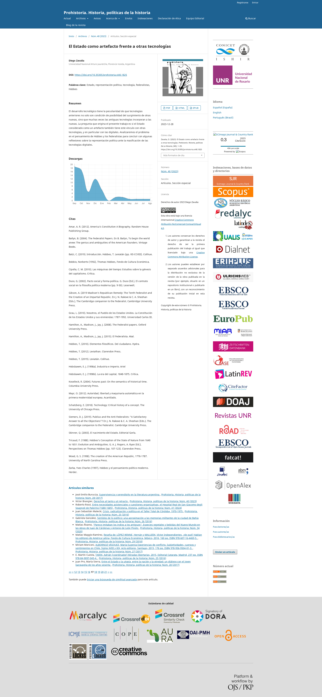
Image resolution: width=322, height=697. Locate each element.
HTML (181, 107)
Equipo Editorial (195, 18)
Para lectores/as (221, 526)
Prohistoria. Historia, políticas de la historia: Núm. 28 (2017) (145, 564)
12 (75, 572)
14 (82, 572)
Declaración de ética (169, 18)
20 (102, 572)
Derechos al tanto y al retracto (111, 501)
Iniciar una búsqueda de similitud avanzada (112, 579)
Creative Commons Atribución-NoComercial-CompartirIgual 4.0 (181, 224)
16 (89, 572)
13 (78, 572)
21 (105, 572)
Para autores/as (221, 531)
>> (111, 572)
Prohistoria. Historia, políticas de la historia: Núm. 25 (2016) (132, 558)
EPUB (195, 107)
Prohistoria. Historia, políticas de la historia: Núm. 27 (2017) (109, 551)
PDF (168, 107)
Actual (67, 18)
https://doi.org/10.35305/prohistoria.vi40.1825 (101, 74)
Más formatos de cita (173, 155)
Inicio (71, 36)
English (217, 112)
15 (85, 572)
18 (95, 572)
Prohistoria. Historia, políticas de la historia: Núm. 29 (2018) (109, 541)
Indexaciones (145, 18)
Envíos (128, 18)
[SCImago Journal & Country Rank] (233, 134)
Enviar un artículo (225, 551)
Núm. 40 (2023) (98, 36)
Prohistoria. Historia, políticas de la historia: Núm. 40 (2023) (163, 501)
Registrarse (242, 2)
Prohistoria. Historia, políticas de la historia (107, 12)
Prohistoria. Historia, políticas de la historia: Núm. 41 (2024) (148, 508)
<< (70, 572)
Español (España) (222, 107)
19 (99, 572)
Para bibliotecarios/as (224, 536)
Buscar (252, 18)
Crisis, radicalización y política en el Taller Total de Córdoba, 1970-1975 (143, 511)
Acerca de (112, 18)
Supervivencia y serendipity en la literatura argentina (129, 494)
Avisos (97, 18)
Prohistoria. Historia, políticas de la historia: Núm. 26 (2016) (118, 521)
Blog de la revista (76, 25)
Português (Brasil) (223, 117)
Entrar (255, 2)
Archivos (81, 18)
